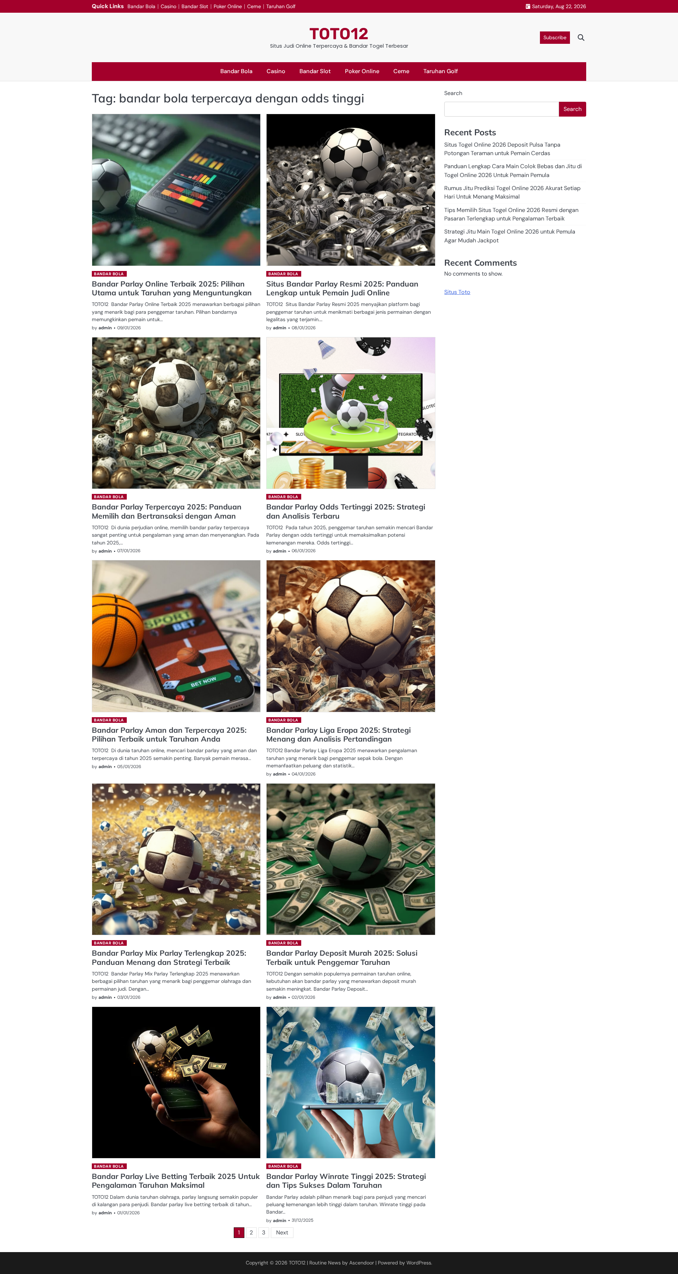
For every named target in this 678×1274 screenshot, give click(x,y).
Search (453, 93)
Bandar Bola (141, 6)
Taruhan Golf (281, 6)
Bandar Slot (195, 6)
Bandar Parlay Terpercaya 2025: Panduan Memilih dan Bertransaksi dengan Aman (167, 511)
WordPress (418, 1263)
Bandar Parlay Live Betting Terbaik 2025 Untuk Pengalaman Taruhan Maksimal (176, 1181)
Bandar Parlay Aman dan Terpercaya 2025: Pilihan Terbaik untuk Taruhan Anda (169, 734)
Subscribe (554, 37)
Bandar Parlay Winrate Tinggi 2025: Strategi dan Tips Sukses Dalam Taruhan (346, 1181)
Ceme (254, 6)
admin (105, 328)
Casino (168, 6)
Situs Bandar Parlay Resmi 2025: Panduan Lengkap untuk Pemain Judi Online (342, 288)
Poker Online (228, 6)
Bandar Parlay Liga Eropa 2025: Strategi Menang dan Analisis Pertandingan (338, 734)
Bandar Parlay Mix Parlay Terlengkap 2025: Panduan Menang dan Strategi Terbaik (169, 957)
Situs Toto (457, 292)
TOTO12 (339, 33)
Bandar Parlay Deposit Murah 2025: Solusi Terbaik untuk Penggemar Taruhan (341, 957)
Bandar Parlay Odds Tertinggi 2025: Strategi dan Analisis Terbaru (345, 511)
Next (282, 1232)
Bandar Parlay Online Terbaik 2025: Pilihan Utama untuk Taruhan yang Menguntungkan (172, 288)
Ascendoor (361, 1263)
